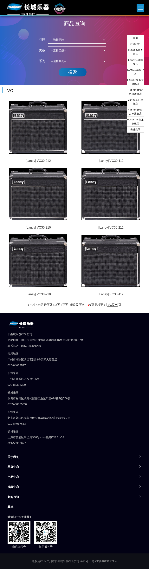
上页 (57, 304)
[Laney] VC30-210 (38, 227)
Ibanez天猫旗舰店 (135, 62)
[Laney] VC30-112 (111, 160)
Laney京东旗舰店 (135, 101)
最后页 (74, 304)
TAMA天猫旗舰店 (135, 72)
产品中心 (13, 477)
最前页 (48, 304)
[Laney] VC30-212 (38, 160)
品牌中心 (13, 466)
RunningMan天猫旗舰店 (135, 92)
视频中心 (13, 486)
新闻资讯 (13, 497)
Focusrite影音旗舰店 (135, 82)
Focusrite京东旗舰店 (135, 121)
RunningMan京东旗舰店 (135, 111)
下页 (65, 304)
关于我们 (13, 457)
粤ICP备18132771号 (104, 561)
